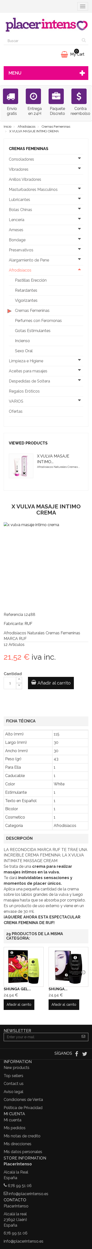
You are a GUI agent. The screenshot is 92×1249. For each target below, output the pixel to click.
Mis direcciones (17, 1144)
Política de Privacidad (23, 1107)
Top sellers (13, 1075)
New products (16, 1067)
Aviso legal (13, 1091)
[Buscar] (83, 41)
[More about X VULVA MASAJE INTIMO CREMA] (21, 466)
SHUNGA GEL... (17, 989)
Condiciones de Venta (23, 1099)
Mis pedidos (15, 1128)
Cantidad (13, 673)
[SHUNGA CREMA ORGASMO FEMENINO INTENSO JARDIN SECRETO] (69, 967)
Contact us (14, 1083)
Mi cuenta (12, 1120)
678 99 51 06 (20, 1185)
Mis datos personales (23, 1151)
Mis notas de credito (22, 1136)
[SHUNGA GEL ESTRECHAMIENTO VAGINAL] (24, 967)
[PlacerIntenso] (46, 24)
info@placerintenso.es (28, 1193)
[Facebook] (77, 1053)
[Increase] (19, 680)
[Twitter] (84, 1053)
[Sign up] (83, 1037)
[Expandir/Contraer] (79, 159)
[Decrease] (19, 686)
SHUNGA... (58, 989)
